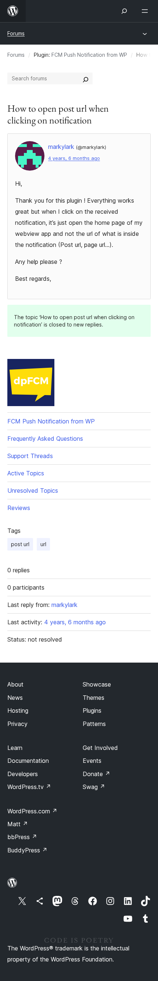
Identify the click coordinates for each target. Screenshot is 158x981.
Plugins (92, 710)
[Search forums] (86, 78)
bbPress (22, 837)
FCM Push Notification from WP (89, 55)
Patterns (94, 723)
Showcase (97, 684)
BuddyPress (27, 850)
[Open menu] (146, 11)
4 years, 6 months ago (74, 158)
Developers (22, 774)
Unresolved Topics (32, 490)
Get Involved (100, 747)
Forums (16, 33)
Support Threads (30, 456)
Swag (94, 786)
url (43, 544)
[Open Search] (124, 11)
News (15, 697)
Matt (17, 824)
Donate (96, 774)
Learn (14, 747)
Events (92, 760)
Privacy (17, 723)
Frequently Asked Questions (45, 438)
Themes (93, 697)
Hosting (17, 710)
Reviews (18, 508)
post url (20, 544)
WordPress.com (32, 811)
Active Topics (25, 473)
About (15, 684)
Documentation (28, 760)
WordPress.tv (29, 786)
